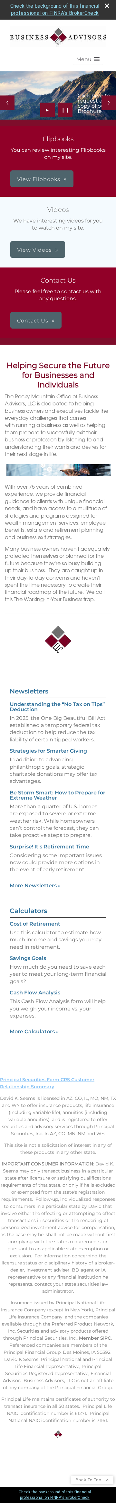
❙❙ (65, 110)
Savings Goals (28, 958)
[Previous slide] (7, 102)
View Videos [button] (34, 250)
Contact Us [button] (32, 321)
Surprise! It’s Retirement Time (49, 847)
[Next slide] (109, 102)
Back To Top (89, 1479)
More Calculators (34, 1031)
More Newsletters (35, 886)
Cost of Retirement (35, 924)
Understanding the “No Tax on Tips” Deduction (57, 706)
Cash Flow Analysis (35, 993)
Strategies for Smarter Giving (48, 751)
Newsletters (29, 691)
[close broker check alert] (107, 5)
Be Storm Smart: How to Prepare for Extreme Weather (57, 795)
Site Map (10, 1458)
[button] (88, 59)
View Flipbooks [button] (38, 179)
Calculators (28, 911)
